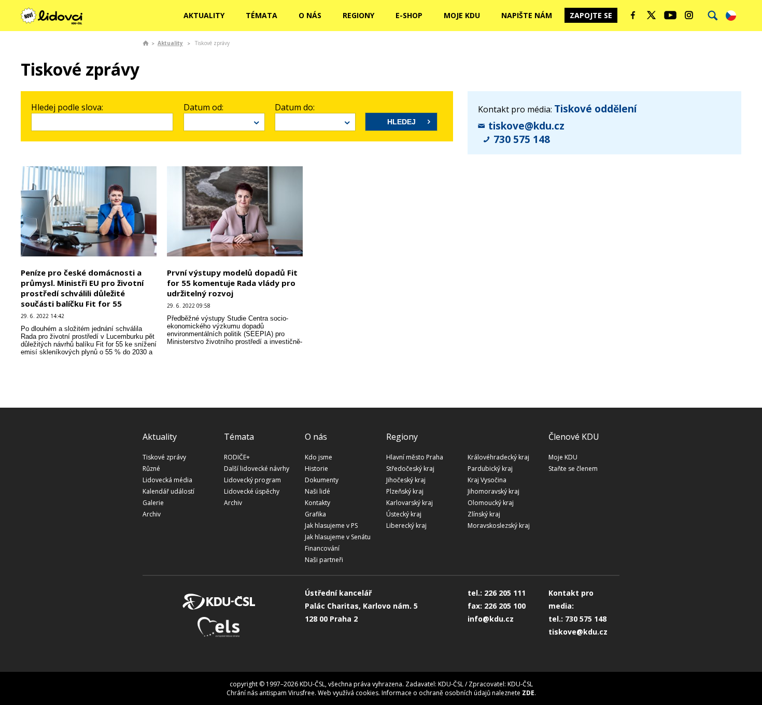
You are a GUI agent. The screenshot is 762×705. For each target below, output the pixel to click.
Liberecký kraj (406, 525)
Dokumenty (321, 480)
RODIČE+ (237, 457)
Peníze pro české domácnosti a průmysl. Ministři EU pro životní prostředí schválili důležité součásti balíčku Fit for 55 (82, 288)
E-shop (409, 15)
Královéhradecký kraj (498, 457)
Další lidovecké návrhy (256, 468)
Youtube (670, 15)
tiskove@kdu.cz (526, 126)
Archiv (152, 514)
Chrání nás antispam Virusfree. (271, 692)
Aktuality (204, 15)
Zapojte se (591, 15)
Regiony (358, 15)
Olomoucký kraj (491, 502)
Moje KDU (462, 15)
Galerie (153, 502)
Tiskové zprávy (164, 457)
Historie (316, 468)
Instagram (689, 15)
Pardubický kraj (490, 468)
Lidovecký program (252, 480)
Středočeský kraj (410, 468)
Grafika (315, 514)
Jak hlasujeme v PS (331, 525)
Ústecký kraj (403, 514)
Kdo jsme (318, 457)
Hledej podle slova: (67, 107)
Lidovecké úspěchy (251, 491)
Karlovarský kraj (409, 502)
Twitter (651, 15)
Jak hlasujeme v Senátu (338, 537)
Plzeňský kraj (405, 491)
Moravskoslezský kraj (499, 525)
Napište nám (526, 15)
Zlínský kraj (484, 514)
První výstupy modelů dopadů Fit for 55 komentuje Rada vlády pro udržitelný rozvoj (232, 282)
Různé (151, 468)
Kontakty (317, 502)
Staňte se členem (573, 468)
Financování (322, 548)
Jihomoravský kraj (493, 491)
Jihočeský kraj (406, 480)
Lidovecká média (167, 480)
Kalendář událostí (168, 491)
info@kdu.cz (491, 619)
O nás (310, 15)
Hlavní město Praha (414, 457)
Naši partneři (324, 559)
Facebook (633, 15)
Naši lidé (317, 491)
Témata (261, 15)
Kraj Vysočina (487, 480)
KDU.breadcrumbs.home (146, 43)
